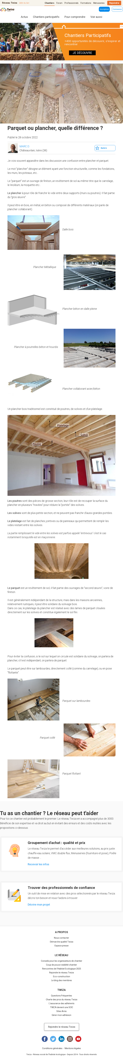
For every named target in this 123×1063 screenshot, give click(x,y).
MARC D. (25, 146)
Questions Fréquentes (61, 995)
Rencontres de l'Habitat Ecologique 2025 (61, 968)
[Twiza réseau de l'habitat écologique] (7, 9)
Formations (86, 3)
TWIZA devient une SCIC (61, 1007)
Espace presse (62, 945)
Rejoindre (114, 3)
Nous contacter (61, 938)
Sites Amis (61, 1011)
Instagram (70, 1039)
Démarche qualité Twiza (61, 942)
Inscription (104, 9)
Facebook (45, 1039)
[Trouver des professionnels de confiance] (14, 895)
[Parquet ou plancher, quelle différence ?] (33, 232)
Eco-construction (61, 976)
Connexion (117, 9)
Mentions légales (73, 1048)
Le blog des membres (61, 980)
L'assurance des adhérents (61, 1003)
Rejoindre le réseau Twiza (61, 972)
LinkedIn (61, 1039)
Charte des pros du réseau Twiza (61, 999)
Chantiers (49, 3)
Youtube (78, 1039)
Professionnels (71, 3)
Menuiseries (99, 3)
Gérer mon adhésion (61, 1015)
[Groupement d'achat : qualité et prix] (14, 850)
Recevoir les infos (38, 864)
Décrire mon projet (39, 904)
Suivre (104, 148)
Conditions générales (52, 1048)
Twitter (53, 1039)
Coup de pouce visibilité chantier (61, 965)
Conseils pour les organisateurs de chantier (61, 961)
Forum (59, 3)
